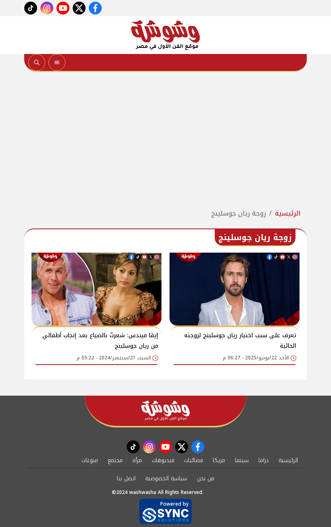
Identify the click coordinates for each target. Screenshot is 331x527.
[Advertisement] (165, 140)
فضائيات (193, 460)
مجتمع (115, 460)
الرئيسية (287, 213)
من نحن (205, 478)
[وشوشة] (165, 35)
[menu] (56, 62)
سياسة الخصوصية (166, 478)
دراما (263, 460)
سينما (242, 460)
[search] (36, 62)
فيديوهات (163, 460)
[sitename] (165, 410)
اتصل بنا (126, 478)
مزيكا (219, 460)
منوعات (90, 460)
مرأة (137, 460)
